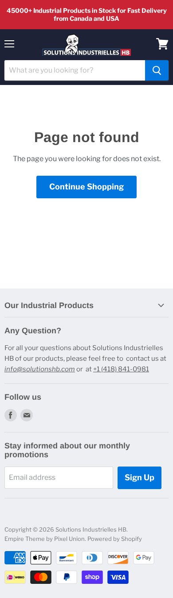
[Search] (157, 70)
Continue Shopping (86, 186)
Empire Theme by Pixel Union (44, 538)
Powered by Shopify (114, 538)
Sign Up (139, 477)
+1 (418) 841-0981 (121, 369)
